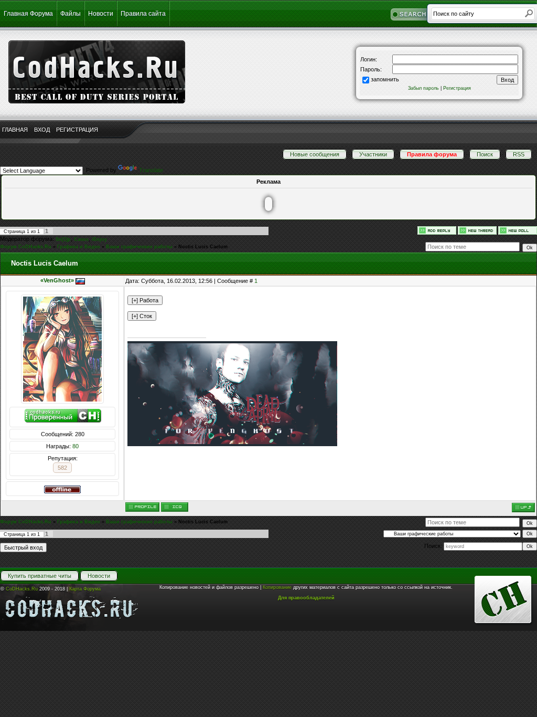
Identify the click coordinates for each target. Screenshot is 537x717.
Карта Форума (85, 589)
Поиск (485, 154)
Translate (151, 170)
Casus (81, 239)
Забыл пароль (423, 88)
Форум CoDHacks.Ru (25, 246)
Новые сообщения (314, 154)
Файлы (70, 13)
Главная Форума (28, 13)
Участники (373, 154)
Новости (100, 13)
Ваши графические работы (139, 246)
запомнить (385, 79)
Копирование (277, 587)
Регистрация (457, 88)
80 (75, 446)
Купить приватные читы (39, 576)
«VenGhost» (57, 280)
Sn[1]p (63, 239)
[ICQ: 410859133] (174, 507)
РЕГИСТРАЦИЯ (77, 129)
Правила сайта (143, 13)
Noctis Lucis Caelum (203, 246)
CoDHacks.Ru (22, 589)
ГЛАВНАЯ (15, 129)
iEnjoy (99, 239)
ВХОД (42, 129)
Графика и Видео (78, 246)
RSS (518, 154)
